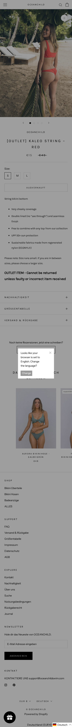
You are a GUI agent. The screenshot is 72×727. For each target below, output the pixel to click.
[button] (62, 725)
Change (26, 373)
